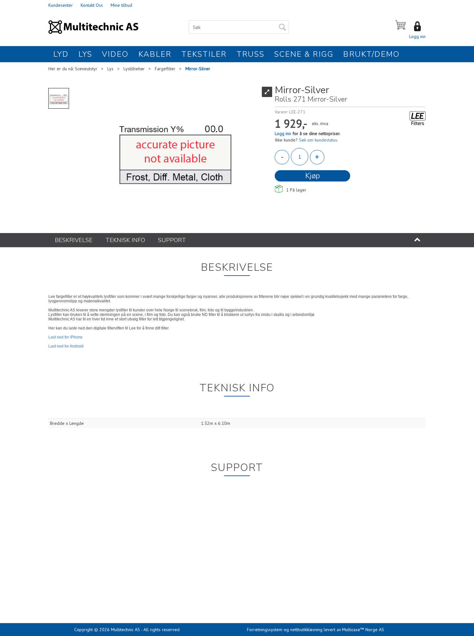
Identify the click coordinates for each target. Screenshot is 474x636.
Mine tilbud (121, 5)
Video (115, 54)
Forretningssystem (264, 629)
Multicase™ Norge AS (363, 629)
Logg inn (417, 36)
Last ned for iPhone (65, 337)
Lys (85, 54)
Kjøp (312, 176)
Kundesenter (60, 5)
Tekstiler (204, 54)
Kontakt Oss (92, 5)
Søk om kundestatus (318, 140)
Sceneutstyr (86, 69)
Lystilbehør (134, 69)
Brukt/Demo (371, 54)
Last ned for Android (66, 346)
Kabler (155, 54)
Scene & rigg (303, 54)
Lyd (61, 54)
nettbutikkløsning (306, 629)
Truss (250, 54)
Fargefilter (165, 69)
